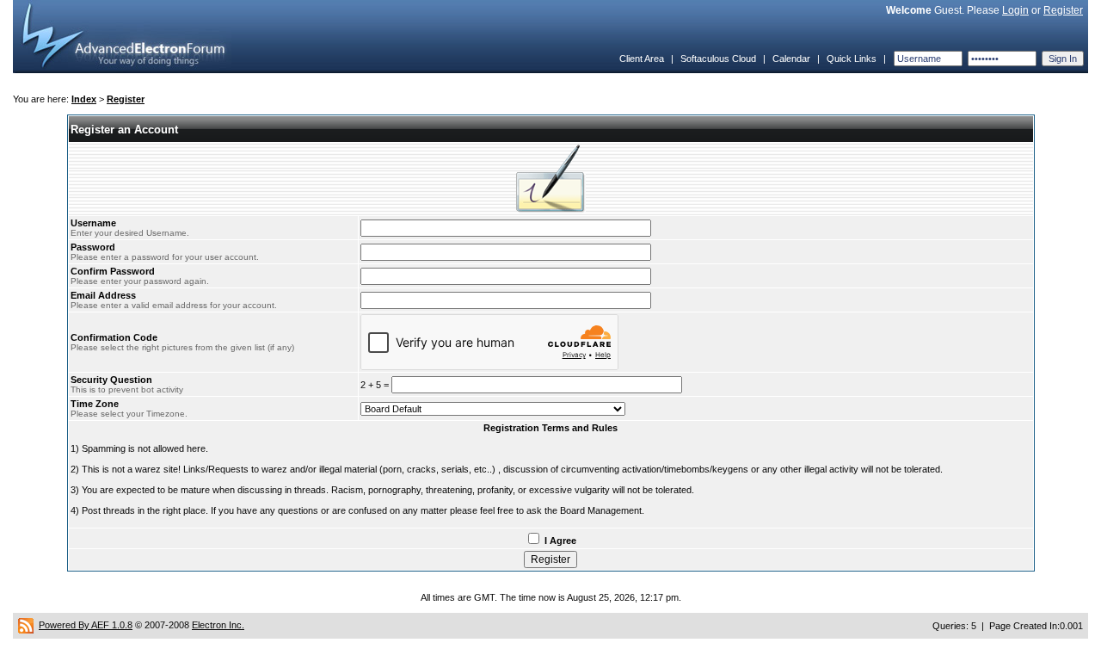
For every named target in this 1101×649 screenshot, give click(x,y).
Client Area (641, 58)
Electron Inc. (218, 625)
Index (83, 99)
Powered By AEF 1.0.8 (85, 625)
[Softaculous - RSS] (26, 625)
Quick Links (851, 58)
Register (1063, 10)
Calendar (791, 58)
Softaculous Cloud (718, 58)
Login (1015, 10)
